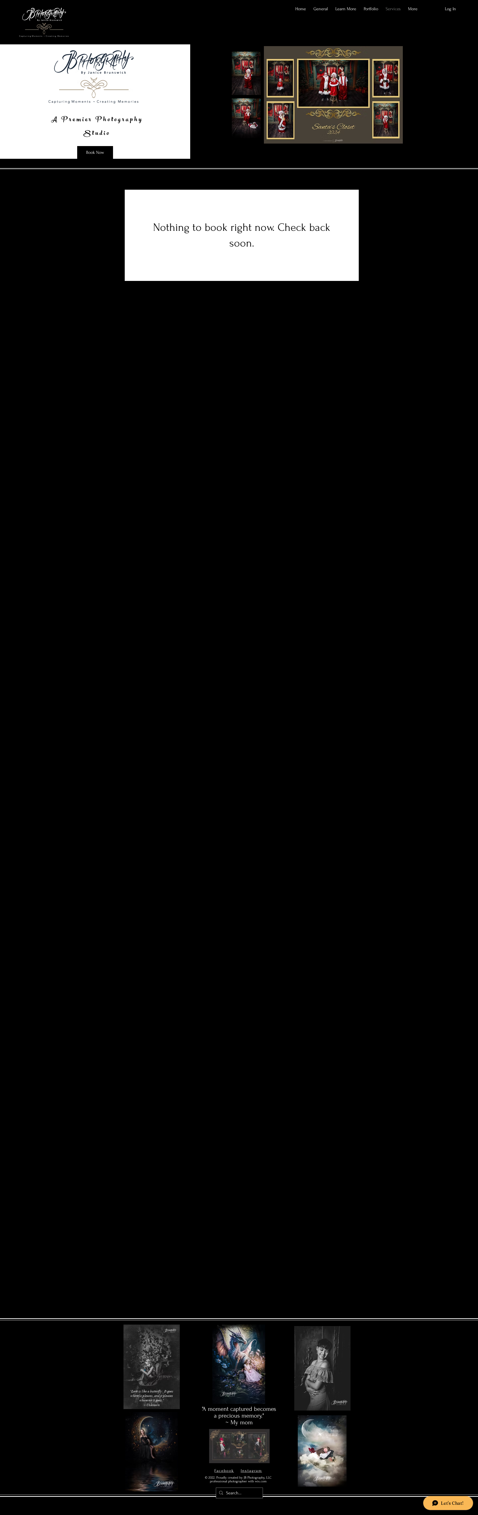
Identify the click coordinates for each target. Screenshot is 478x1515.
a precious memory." (239, 1415)
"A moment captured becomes (239, 1409)
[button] (346, 8)
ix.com (262, 1481)
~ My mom (239, 1422)
